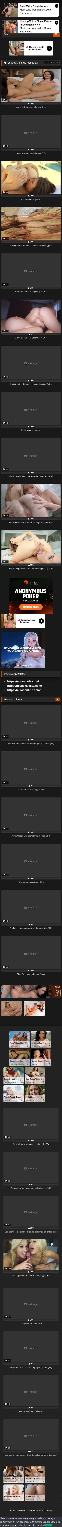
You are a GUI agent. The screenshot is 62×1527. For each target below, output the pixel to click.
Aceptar (48, 1525)
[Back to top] (53, 1518)
